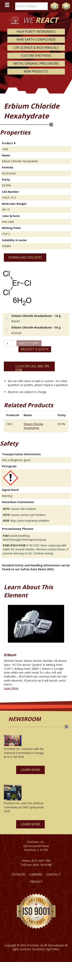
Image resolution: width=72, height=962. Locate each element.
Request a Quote (35, 349)
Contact (53, 874)
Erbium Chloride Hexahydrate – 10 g (36, 316)
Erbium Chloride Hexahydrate (33, 426)
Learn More (11, 688)
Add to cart (29, 343)
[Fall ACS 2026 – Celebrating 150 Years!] (13, 740)
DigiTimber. (53, 949)
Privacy (36, 882)
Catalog (18, 874)
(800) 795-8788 (42, 865)
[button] (30, 770)
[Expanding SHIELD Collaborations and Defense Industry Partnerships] (13, 792)
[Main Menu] (7, 5)
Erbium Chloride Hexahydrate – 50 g (36, 327)
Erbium (10, 654)
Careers (35, 874)
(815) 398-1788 (40, 861)
